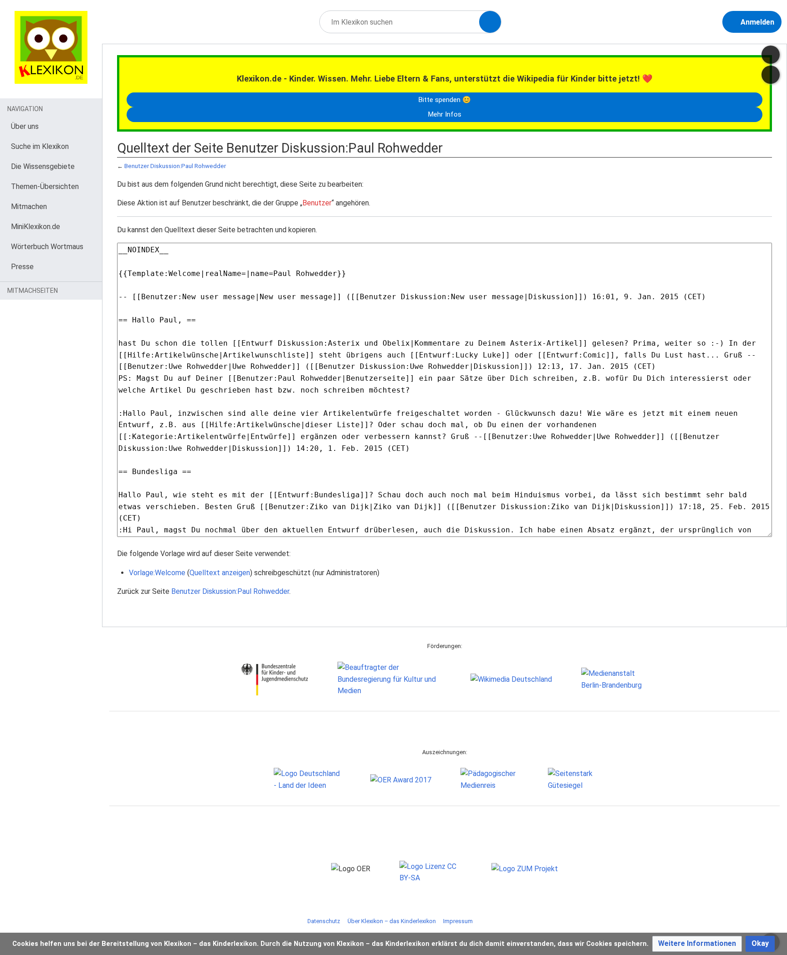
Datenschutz (323, 921)
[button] (697, 944)
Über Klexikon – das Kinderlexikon (392, 921)
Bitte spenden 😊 (444, 100)
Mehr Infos (444, 114)
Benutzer (317, 203)
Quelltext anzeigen (219, 572)
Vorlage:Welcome (157, 572)
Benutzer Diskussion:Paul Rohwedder (175, 166)
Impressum (458, 921)
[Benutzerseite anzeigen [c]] (770, 55)
